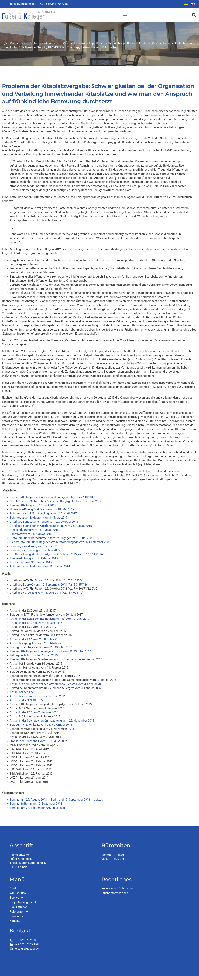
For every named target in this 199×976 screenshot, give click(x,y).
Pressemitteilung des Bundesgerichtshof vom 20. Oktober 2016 (50, 651)
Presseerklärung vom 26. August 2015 (34, 530)
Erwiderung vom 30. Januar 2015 (31, 562)
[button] (125, 15)
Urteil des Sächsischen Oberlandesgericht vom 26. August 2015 (51, 525)
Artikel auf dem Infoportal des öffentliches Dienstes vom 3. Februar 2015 (57, 684)
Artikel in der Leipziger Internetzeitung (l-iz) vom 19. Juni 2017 (49, 618)
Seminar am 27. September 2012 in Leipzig (37, 807)
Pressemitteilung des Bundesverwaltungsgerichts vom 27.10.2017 (52, 497)
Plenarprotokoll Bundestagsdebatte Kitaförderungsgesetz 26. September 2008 (60, 542)
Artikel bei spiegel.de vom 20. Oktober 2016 (38, 643)
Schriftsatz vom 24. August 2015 (31, 534)
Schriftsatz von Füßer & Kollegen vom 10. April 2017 (43, 513)
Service (14, 897)
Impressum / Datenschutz (118, 888)
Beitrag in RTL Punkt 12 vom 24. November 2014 (41, 724)
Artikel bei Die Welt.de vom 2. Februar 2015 (37, 696)
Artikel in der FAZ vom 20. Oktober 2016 (35, 639)
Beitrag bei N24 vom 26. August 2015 (34, 655)
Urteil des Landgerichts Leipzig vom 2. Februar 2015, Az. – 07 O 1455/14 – (57, 554)
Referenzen (17, 911)
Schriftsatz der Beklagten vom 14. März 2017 (38, 517)
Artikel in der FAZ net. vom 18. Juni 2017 (36, 623)
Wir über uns (18, 893)
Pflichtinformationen (114, 893)
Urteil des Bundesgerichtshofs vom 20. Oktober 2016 (44, 521)
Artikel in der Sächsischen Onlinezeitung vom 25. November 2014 (52, 720)
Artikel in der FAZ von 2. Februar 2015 (34, 712)
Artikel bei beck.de (22, 692)
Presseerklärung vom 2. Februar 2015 (34, 558)
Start (13, 888)
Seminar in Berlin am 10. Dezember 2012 (36, 803)
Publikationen (18, 907)
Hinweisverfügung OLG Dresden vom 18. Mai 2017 (42, 509)
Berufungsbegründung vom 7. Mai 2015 (35, 550)
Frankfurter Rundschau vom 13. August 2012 (38, 741)
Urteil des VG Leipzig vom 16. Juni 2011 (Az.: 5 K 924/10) (46, 592)
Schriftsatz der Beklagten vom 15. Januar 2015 (40, 566)
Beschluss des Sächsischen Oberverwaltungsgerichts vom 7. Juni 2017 (55, 501)
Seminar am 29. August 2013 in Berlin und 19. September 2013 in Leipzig (56, 799)
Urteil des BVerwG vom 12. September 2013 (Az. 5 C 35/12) (48, 584)
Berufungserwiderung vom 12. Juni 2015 (35, 546)
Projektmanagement (23, 902)
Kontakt (15, 921)
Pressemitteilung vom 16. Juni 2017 (33, 505)
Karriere (15, 916)
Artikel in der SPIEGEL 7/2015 (29, 700)
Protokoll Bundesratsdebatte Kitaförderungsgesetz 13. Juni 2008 (51, 538)
